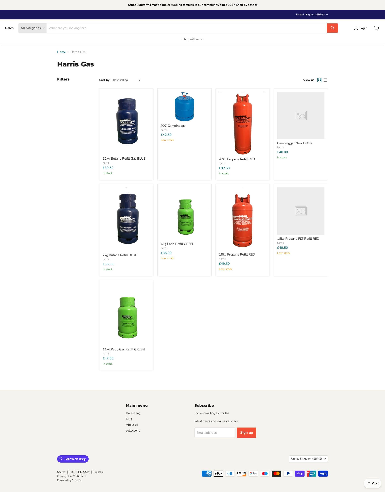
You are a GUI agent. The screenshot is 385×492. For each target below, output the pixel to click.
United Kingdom (310, 14)
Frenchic (98, 472)
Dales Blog (133, 413)
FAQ (129, 419)
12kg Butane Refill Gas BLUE (124, 158)
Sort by (104, 80)
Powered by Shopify (69, 480)
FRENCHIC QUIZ (79, 472)
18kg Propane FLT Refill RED (298, 238)
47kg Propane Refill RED (237, 159)
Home (61, 52)
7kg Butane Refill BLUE (120, 255)
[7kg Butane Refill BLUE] (126, 219)
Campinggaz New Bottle (294, 143)
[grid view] (319, 80)
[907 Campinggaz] (184, 107)
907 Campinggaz (173, 126)
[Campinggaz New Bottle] (300, 115)
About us (132, 425)
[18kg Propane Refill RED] (242, 219)
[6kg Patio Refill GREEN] (184, 213)
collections (133, 431)
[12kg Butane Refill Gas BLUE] (126, 123)
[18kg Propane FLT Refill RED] (300, 211)
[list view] (325, 80)
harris (106, 163)
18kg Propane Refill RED (237, 254)
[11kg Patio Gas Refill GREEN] (126, 314)
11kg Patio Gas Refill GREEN (124, 349)
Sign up (246, 432)
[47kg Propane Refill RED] (242, 123)
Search (61, 472)
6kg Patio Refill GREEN (178, 244)
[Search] (332, 28)
